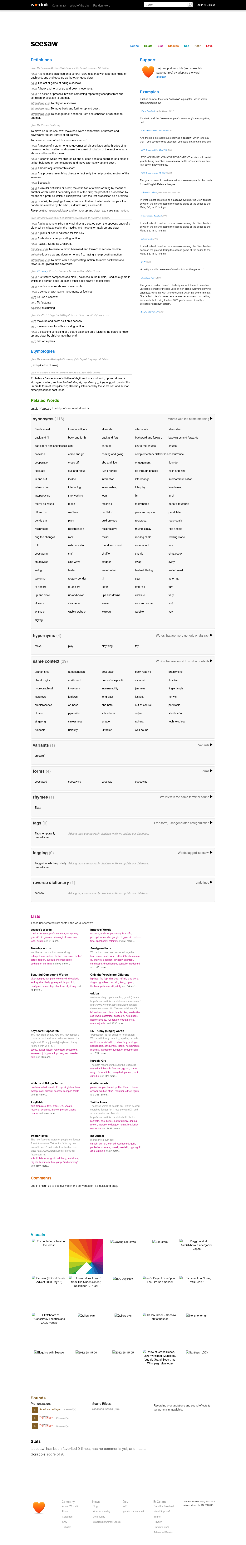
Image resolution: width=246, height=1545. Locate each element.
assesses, (36, 1053)
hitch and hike (177, 471)
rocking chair (143, 537)
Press (65, 1511)
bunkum (47, 963)
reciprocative (109, 529)
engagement (142, 462)
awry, (93, 1072)
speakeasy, (102, 941)
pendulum (41, 520)
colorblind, (62, 978)
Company (68, 1501)
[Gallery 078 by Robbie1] (123, 1315)
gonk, (53, 1158)
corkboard (74, 680)
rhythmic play (143, 529)
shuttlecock (175, 553)
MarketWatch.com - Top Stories (155, 130)
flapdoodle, (107, 1049)
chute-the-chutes (145, 446)
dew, (62, 1053)
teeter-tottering (144, 570)
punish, (103, 1143)
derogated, (118, 1072)
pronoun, (65, 1109)
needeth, (125, 1147)
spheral (139, 721)
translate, (41, 1106)
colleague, (114, 1124)
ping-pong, (133, 978)
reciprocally (175, 520)
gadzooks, (120, 1016)
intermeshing (109, 487)
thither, (78, 956)
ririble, (108, 1072)
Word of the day (79, 5)
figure (136, 1091)
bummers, (45, 1162)
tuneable (40, 730)
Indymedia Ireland (149, 192)
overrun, (51, 959)
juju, (44, 1053)
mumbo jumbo (98, 1023)
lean (104, 495)
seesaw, (58, 1091)
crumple (101, 1151)
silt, (131, 937)
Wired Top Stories (148, 110)
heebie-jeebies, (99, 1019)
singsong (40, 721)
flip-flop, (104, 978)
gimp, (59, 1162)
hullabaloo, (114, 1019)
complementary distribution (151, 454)
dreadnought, (111, 963)
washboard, (123, 1143)
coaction (40, 454)
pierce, (94, 1087)
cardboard (134, 963)
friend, (127, 1087)
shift (70, 553)
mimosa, (95, 933)
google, (116, 937)
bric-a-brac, (96, 1012)
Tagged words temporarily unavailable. (50, 865)
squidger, (133, 1042)
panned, (129, 1072)
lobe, (34, 941)
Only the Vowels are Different (109, 974)
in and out (41, 479)
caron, (134, 1068)
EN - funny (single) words (107, 1031)
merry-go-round (44, 504)
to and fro (41, 587)
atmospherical (76, 671)
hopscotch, (69, 982)
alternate (107, 429)
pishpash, (105, 986)
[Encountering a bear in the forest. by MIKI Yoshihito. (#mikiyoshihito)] (49, 1243)
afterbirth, (122, 956)
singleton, (69, 1087)
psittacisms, (97, 1147)
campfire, (51, 978)
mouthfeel (97, 1136)
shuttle (139, 553)
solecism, (72, 937)
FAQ (64, 1521)
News (96, 1501)
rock (70, 537)
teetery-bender (77, 578)
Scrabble (38, 1453)
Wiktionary (42, 271)
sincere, (44, 933)
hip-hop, (95, 978)
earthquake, (37, 982)
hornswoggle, (133, 1045)
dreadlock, (73, 978)
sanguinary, (111, 1045)
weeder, (74, 1053)
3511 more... (102, 1094)
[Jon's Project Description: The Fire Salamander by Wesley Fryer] (160, 1279)
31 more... (54, 941)
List (160, 46)
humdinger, (132, 1016)
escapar (140, 680)
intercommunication (180, 479)
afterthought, (38, 978)
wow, (47, 1158)
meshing (107, 504)
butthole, (95, 1121)
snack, (108, 1147)
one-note (107, 705)
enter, (56, 1106)
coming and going (112, 454)
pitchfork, (129, 959)
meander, (95, 1068)
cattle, (34, 959)
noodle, (107, 937)
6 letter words (99, 1083)
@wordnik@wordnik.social (107, 1521)
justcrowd (40, 696)
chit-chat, (114, 978)
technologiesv (177, 721)
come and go (76, 454)
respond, (36, 1109)
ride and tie (175, 529)
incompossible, (64, 959)
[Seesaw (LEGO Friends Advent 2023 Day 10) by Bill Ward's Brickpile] (49, 1279)
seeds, (35, 1049)
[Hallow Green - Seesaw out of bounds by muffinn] (160, 1316)
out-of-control (143, 705)
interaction (108, 479)
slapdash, (108, 959)
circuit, (40, 937)
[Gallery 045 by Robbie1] (86, 1315)
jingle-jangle (176, 688)
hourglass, (37, 986)
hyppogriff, (135, 1147)
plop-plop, (53, 1053)
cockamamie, (127, 1019)
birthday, (119, 959)
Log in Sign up (205, 5)
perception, (96, 937)
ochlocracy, (122, 1042)
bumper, (68, 1091)
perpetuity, (116, 933)
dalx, (93, 1151)
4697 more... (43, 1165)
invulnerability (110, 688)
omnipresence (43, 705)
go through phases (146, 471)
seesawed (41, 781)
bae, (103, 1121)
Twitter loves (98, 1102)
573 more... (63, 963)
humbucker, (122, 1012)
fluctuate (40, 471)
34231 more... (114, 1128)
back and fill (42, 437)
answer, (94, 1091)
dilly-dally (116, 986)
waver (105, 603)
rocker (105, 537)
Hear (197, 46)
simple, (102, 1087)
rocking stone (177, 537)
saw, (42, 1091)
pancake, (124, 963)
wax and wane (144, 603)
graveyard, (57, 982)
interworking (75, 495)
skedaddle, (134, 1012)
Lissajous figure (77, 429)
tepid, (137, 1072)
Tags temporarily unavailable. (45, 835)
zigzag (39, 620)
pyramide (74, 713)
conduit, (35, 933)
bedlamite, (37, 963)
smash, (94, 1143)
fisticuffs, (127, 933)
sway (172, 562)
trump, (60, 1087)
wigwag (106, 611)
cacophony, (72, 933)
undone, (105, 933)
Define (134, 46)
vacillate (140, 595)
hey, (53, 1162)
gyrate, (126, 1068)
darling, (134, 1121)
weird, (71, 1158)
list (136, 495)
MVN (143, 261)
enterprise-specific (113, 680)
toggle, (125, 937)
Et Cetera (159, 1501)
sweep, (35, 1091)
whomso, (46, 1109)
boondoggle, (97, 1045)
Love (209, 46)
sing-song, (96, 982)
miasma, (95, 1049)
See (186, 46)
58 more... (129, 941)
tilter (137, 578)
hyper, (110, 1121)
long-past (107, 696)
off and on (41, 512)
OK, (62, 1106)
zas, (67, 1053)
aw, (77, 1158)
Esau (38, 807)
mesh (71, 504)
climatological (43, 680)
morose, (103, 1124)
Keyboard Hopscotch (45, 1031)
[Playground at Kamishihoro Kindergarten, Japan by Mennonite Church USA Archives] (197, 1244)
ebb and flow (109, 462)
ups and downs (111, 595)
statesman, (134, 956)
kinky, (135, 1124)
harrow (35, 1113)
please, (135, 1087)
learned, (112, 1143)
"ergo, (123, 1124)
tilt (103, 578)
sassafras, (108, 1016)
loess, (43, 956)
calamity (114, 941)
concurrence (176, 454)
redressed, (60, 1049)
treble (76, 1091)
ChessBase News (148, 277)
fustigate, (118, 1049)
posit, (73, 1109)
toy (137, 646)
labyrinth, (106, 1068)
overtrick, (36, 1087)
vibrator (39, 603)
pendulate (175, 512)
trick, (78, 1087)
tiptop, (130, 982)
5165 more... (51, 1113)
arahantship (42, 671)
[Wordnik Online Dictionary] (39, 4)
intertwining (175, 487)
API (125, 1506)
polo (33, 1057)
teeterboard (176, 570)
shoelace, (60, 986)
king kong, (121, 982)
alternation (175, 429)
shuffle (106, 553)
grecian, (48, 937)
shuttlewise (41, 562)
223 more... (111, 1076)
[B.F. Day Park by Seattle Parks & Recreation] (123, 1278)
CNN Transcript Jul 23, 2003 (154, 173)
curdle (40, 941)
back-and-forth (110, 437)
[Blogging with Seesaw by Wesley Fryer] (49, 1352)
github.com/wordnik (133, 1511)
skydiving (71, 986)
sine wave (74, 562)
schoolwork (108, 713)
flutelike (173, 680)
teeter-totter (109, 570)
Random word (101, 5)
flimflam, (95, 986)
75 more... (36, 989)
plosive (39, 713)
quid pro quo (109, 520)
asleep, (35, 956)
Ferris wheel (42, 429)
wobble (139, 611)
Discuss (173, 46)
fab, (41, 1158)
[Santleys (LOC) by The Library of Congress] (197, 1352)
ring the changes (45, 537)
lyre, (33, 937)
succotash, (109, 1012)
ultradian (107, 730)
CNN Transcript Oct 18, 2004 (154, 149)
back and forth (77, 437)
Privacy (158, 1521)
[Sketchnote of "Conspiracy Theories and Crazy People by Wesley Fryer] (49, 1318)
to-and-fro (74, 587)
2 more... (116, 1151)
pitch (71, 520)
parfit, (52, 933)
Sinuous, (117, 1068)
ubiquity (73, 730)
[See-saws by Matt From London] (160, 1241)
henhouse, (69, 956)
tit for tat (174, 578)
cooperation (42, 462)
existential (96, 1128)
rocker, (59, 956)
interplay (140, 487)
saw (171, 545)
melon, (94, 1124)
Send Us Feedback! (164, 1506)
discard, (49, 1091)
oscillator (107, 512)
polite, (119, 1087)
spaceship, (49, 986)
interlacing (74, 487)
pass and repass (145, 512)
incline (72, 479)
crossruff (73, 462)
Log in (34, 408)
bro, (129, 1124)
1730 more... (119, 1023)
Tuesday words (41, 948)
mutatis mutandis (179, 504)
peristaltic (174, 705)
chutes (173, 446)
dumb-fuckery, (122, 1121)
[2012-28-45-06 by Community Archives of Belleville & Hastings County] (86, 1352)
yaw (171, 611)
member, (120, 1091)
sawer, (42, 1049)
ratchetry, (62, 1158)
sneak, (52, 1087)
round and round (112, 545)
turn (171, 587)
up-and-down (76, 595)
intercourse (41, 487)
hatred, (111, 1087)
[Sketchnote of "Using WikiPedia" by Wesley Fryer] (197, 1279)
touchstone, (97, 956)
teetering (40, 578)
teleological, (60, 937)
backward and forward (148, 437)
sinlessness (75, 721)
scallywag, (96, 1016)
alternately (141, 429)
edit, (33, 1106)
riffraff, (124, 978)
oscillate (73, 512)
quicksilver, (96, 959)
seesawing (41, 553)
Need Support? (162, 1511)
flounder (174, 462)
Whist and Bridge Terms (47, 1083)
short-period (176, 713)
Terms (157, 1516)
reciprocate (41, 529)
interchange (142, 479)
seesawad (141, 781)
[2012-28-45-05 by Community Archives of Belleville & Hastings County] (123, 1352)
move (38, 646)
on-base (73, 705)
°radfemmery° (70, 1162)
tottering (140, 587)
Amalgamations (100, 948)
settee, (51, 956)
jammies (140, 688)
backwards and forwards (183, 437)
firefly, (47, 982)
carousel (107, 446)
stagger (106, 562)
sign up (46, 408)
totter (105, 587)
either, (129, 1091)
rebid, (44, 1087)
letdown (73, 696)
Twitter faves (39, 1136)
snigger (106, 721)
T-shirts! (66, 1527)
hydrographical (44, 688)
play (70, 646)
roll (36, 545)
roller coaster (76, 545)
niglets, (35, 1162)
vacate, (69, 1106)
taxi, (50, 1106)
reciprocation (76, 529)
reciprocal (141, 520)
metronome (142, 504)
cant (70, 446)
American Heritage (50, 1409)
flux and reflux (76, 471)
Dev (125, 1501)
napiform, (95, 1042)
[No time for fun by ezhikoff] (196, 1315)
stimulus (95, 1076)
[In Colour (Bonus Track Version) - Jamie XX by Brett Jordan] (92, 1262)
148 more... (101, 967)
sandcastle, (96, 963)
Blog (95, 1506)
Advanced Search (163, 1532)
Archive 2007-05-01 (150, 311)
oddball (95, 993)
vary (171, 595)
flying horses (109, 471)
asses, (50, 1049)
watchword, (110, 956)
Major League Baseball (151, 215)
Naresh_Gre (98, 1060)
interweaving (42, 495)
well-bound (141, 730)
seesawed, (72, 1049)
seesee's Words (41, 929)
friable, (122, 1045)
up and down (43, 595)
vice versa (74, 603)
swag (138, 562)
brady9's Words (100, 929)
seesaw (160, 77)
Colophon (67, 1516)
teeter (71, 570)
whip (171, 603)
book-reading (143, 671)
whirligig (40, 611)
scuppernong (131, 1049)
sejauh (139, 713)
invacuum (74, 688)
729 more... (101, 1053)
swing (38, 570)
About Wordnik (70, 1506)
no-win (173, 696)
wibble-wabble (77, 611)
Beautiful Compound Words (49, 974)
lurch (172, 495)
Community (59, 5)
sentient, (61, 933)
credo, (100, 1072)
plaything (107, 646)
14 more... (132, 986)
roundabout (142, 545)
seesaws (107, 781)
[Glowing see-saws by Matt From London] (123, 1241)
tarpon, (42, 959)
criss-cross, (108, 982)
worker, (103, 1091)
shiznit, (35, 1158)
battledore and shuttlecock (51, 446)
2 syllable (37, 1102)
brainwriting (176, 671)
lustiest (139, 696)
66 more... (46, 1057)
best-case (108, 671)
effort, (111, 1091)
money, (56, 1109)
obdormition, (108, 1042)
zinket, (116, 1147)
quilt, (133, 1143)
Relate (148, 46)
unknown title (147, 238)
